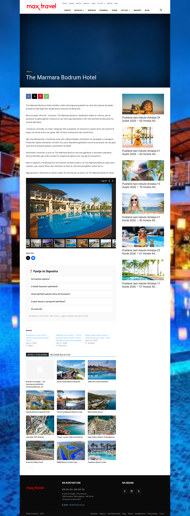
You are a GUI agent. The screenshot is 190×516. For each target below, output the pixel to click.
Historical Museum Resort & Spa (69, 412)
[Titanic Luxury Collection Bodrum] (71, 425)
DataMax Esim (140, 514)
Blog (116, 3)
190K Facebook (67, 496)
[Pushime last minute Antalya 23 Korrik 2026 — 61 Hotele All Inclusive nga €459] (143, 236)
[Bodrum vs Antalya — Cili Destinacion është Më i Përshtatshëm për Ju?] (40, 370)
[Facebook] (28, 96)
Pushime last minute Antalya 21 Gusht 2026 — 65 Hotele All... (141, 152)
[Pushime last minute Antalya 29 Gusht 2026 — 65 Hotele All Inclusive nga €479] (143, 104)
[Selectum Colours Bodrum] (102, 370)
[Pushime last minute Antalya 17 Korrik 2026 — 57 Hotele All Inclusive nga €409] (143, 270)
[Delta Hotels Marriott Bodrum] (71, 370)
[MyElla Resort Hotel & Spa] (71, 450)
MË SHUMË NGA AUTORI (60, 355)
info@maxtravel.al (77, 505)
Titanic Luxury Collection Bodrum (70, 437)
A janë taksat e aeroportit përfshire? (48, 301)
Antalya (71, 3)
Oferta (64, 3)
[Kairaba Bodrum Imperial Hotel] (40, 400)
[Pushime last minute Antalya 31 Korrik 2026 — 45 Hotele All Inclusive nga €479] (143, 203)
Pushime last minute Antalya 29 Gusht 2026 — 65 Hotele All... (141, 119)
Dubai (93, 3)
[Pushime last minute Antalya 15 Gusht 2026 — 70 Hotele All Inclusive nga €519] (143, 170)
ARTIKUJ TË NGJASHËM (37, 355)
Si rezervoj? (36, 309)
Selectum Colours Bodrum (98, 382)
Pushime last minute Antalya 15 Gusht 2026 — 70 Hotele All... (141, 185)
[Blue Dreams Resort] (102, 400)
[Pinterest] (40, 96)
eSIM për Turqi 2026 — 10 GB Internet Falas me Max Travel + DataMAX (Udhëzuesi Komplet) (69, 337)
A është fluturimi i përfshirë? (44, 286)
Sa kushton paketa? (40, 279)
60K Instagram (79, 496)
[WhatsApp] (46, 96)
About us (103, 514)
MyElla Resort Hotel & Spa (67, 462)
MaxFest (109, 3)
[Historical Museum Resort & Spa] (71, 400)
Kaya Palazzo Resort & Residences (101, 437)
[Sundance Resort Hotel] (102, 450)
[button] (161, 10)
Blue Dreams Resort (95, 412)
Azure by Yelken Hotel (34, 462)
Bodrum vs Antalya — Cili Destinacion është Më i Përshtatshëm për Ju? (35, 384)
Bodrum (78, 3)
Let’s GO (100, 3)
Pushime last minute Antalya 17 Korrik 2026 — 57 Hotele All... (141, 285)
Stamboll (86, 3)
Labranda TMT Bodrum (35, 437)
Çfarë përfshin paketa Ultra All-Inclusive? (50, 294)
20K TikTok (89, 496)
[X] (34, 96)
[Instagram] (131, 491)
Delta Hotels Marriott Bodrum (68, 382)
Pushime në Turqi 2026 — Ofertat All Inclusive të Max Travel (37, 337)
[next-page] (31, 467)
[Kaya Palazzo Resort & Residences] (102, 425)
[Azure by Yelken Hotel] (40, 450)
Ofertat (130, 514)
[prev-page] (27, 467)
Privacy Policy (152, 514)
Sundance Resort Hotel (97, 462)
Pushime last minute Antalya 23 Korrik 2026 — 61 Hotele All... (141, 252)
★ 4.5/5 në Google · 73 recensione (74, 494)
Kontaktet (94, 514)
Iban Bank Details (114, 514)
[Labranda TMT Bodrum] (40, 425)
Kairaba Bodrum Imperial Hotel (40, 412)
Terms (161, 514)
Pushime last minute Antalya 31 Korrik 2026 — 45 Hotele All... (141, 219)
